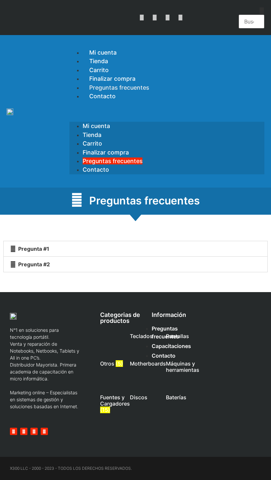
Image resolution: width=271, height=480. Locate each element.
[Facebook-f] (154, 17)
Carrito (92, 143)
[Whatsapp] (141, 17)
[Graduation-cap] (180, 17)
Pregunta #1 (33, 248)
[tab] (135, 248)
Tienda (92, 134)
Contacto (102, 96)
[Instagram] (167, 17)
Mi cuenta (96, 125)
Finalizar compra (106, 152)
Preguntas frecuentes (112, 160)
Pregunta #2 (34, 264)
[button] (251, 11)
